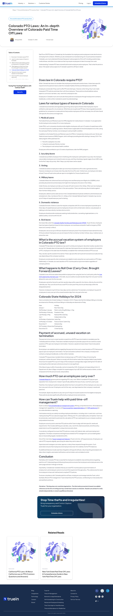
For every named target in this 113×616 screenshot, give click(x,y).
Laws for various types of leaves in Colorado (20, 59)
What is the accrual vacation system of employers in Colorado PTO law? (20, 63)
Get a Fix (20, 92)
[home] (7, 3)
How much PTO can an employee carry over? (19, 76)
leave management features (61, 439)
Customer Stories (44, 3)
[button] (22, 3)
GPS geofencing (92, 408)
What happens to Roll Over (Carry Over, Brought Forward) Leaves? (19, 67)
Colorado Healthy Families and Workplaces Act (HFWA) (70, 223)
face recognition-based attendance (74, 408)
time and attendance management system (61, 405)
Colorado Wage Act (45, 379)
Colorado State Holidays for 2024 (20, 70)
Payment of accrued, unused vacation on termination (18, 72)
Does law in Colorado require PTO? (20, 57)
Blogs (14, 10)
